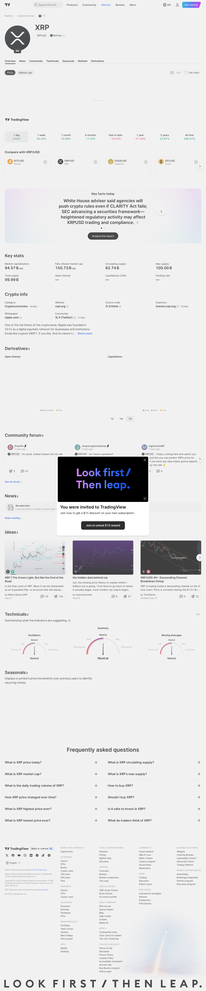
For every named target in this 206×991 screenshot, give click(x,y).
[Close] (145, 460)
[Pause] (145, 498)
